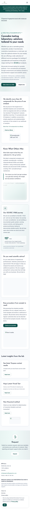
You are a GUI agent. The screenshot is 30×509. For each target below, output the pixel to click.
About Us (3, 490)
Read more (7, 374)
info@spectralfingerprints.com (8, 473)
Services (3, 493)
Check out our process (10, 325)
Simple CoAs (21, 84)
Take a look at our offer (8, 84)
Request (15, 453)
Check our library (9, 130)
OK (4, 505)
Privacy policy (4, 495)
